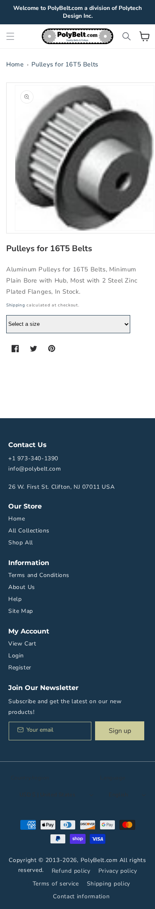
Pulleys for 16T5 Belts (64, 64)
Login (16, 655)
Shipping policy (109, 884)
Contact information (81, 896)
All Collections (29, 531)
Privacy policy (117, 871)
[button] (10, 36)
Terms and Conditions (38, 575)
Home (15, 64)
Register (19, 667)
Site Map (20, 611)
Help (14, 599)
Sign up (120, 730)
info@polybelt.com (34, 469)
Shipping (15, 305)
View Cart (22, 644)
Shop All (20, 542)
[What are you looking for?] (126, 36)
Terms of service (56, 884)
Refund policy (71, 871)
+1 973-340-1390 (33, 458)
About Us (21, 587)
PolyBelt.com (99, 860)
